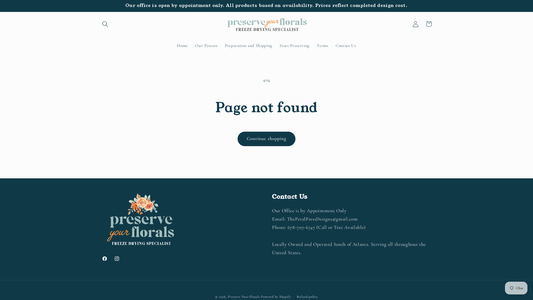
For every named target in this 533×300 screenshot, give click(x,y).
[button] (105, 24)
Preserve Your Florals (244, 297)
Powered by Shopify (276, 297)
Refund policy (307, 297)
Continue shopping (266, 138)
